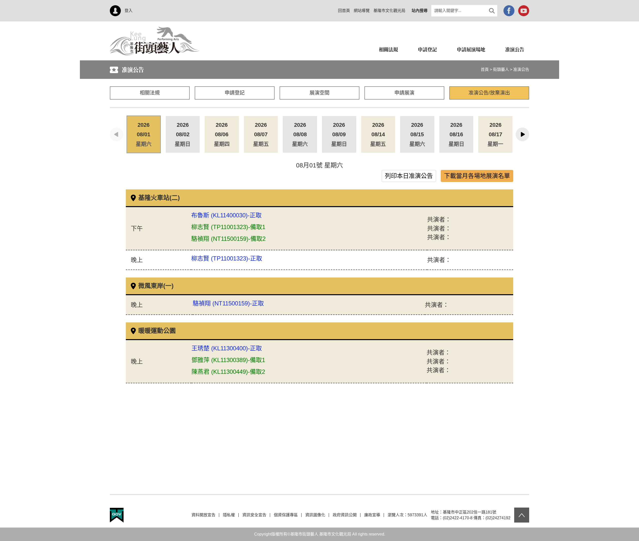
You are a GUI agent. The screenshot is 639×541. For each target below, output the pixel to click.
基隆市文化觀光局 (389, 10)
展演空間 (319, 93)
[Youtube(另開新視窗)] (523, 10)
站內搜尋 (420, 10)
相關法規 (150, 93)
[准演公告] (155, 29)
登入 (129, 10)
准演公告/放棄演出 (489, 93)
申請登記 (235, 93)
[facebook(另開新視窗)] (508, 10)
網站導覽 (362, 10)
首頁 (485, 69)
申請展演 (404, 93)
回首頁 (344, 10)
